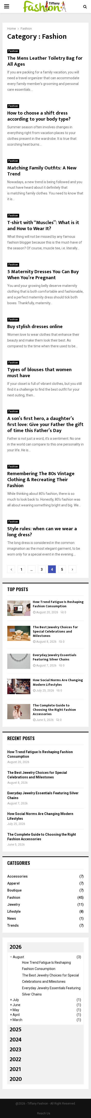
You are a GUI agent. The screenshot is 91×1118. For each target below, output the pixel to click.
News (11, 918)
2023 (15, 1049)
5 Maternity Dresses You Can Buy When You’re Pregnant (43, 275)
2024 (16, 1040)
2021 (15, 1069)
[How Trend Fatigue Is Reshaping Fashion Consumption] (18, 608)
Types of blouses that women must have (39, 373)
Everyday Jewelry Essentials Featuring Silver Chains (54, 657)
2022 (15, 1059)
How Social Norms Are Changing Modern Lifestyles (58, 682)
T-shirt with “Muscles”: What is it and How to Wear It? (43, 226)
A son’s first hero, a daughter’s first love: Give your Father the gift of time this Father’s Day (45, 424)
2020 (16, 1079)
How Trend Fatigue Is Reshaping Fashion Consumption (58, 604)
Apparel (13, 883)
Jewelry (13, 904)
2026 (16, 947)
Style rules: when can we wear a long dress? (42, 532)
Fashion (13, 51)
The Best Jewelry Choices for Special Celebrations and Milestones (55, 631)
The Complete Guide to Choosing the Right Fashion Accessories (54, 710)
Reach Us (43, 1113)
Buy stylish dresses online (35, 327)
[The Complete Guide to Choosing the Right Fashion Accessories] (18, 711)
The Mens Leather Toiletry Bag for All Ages (45, 61)
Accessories (17, 876)
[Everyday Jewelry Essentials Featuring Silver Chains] (18, 661)
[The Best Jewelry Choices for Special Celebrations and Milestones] (18, 633)
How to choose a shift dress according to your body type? (38, 116)
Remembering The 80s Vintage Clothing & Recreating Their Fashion (40, 480)
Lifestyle (14, 911)
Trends (13, 925)
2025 (16, 1029)
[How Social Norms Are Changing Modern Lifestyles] (18, 686)
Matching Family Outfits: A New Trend (41, 171)
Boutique (14, 890)
